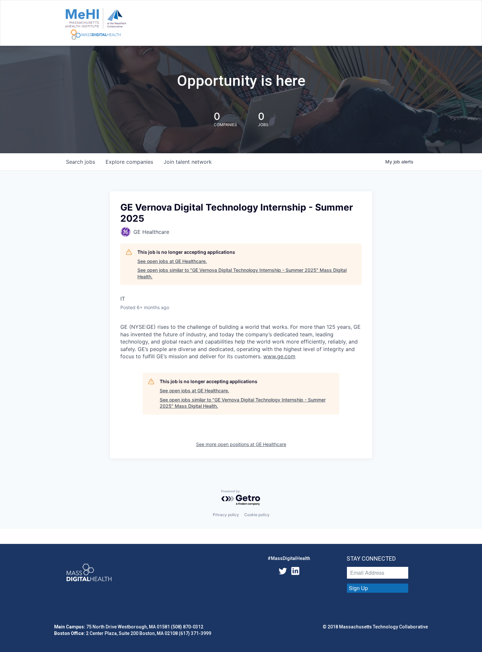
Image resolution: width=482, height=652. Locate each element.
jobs (80, 161)
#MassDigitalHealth (289, 558)
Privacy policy (226, 514)
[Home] (95, 24)
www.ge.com (279, 356)
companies (129, 161)
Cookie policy (257, 514)
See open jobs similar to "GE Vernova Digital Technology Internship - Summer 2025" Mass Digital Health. (242, 273)
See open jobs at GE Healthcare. (172, 261)
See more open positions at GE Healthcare (241, 444)
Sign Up (358, 588)
